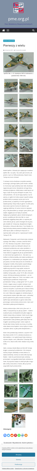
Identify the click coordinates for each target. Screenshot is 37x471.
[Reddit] (12, 434)
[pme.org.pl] (3, 30)
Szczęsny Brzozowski (20, 50)
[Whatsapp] (19, 434)
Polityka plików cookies (8, 468)
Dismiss (18, 459)
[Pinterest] (15, 434)
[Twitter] (8, 434)
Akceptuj (18, 455)
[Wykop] (22, 434)
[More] (26, 434)
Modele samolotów (9, 40)
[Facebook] (5, 434)
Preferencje (18, 464)
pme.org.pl (18, 18)
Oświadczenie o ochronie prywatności (24, 468)
